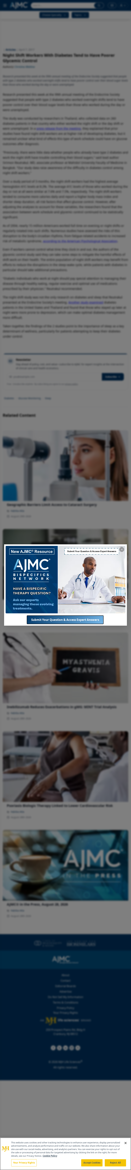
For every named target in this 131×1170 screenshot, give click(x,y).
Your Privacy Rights (24, 1162)
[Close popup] (121, 549)
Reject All (115, 1162)
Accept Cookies (91, 1162)
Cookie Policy (50, 1155)
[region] (65, 1154)
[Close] (125, 1143)
